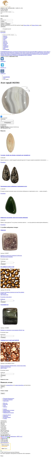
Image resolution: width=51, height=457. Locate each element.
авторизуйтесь (9, 385)
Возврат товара (6, 411)
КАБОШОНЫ (4, 51)
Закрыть (2, 23)
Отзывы (5, 44)
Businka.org (5, 45)
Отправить (8, 23)
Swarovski (32, 51)
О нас (4, 405)
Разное (10, 55)
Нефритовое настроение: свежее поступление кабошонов (14, 217)
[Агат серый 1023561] (15, 115)
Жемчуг (36, 51)
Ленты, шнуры (26, 52)
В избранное (3, 125)
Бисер (24, 51)
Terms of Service (35, 25)
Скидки (5, 40)
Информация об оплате (8, 412)
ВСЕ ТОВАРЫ (28, 55)
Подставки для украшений (11, 54)
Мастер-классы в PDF (35, 52)
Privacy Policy (27, 25)
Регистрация (6, 49)
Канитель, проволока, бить (16, 52)
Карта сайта (6, 400)
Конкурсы (5, 43)
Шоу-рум (5, 42)
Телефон (2, 21)
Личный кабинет (7, 414)
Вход (4, 48)
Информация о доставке (8, 410)
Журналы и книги (42, 51)
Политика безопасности (8, 398)
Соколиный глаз (4, 304)
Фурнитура (39, 54)
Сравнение (5, 46)
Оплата (5, 38)
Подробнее (3, 162)
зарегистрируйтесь (19, 385)
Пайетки (2, 54)
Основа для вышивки (45, 52)
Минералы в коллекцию (12, 51)
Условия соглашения (7, 399)
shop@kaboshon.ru (5, 442)
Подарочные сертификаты (19, 55)
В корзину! (7, 122)
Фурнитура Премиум (32, 54)
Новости (5, 36)
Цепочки (7, 55)
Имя (1, 18)
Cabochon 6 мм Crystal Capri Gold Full (10, 340)
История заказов (7, 417)
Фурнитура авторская (22, 54)
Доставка (5, 37)
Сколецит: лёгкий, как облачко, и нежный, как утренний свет (15, 155)
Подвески (21, 51)
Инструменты (7, 52)
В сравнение (3, 124)
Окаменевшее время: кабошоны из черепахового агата (14, 186)
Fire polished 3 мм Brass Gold (7, 266)
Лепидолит (3, 230)
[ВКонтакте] (1, 116)
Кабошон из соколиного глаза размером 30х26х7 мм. (12, 330)
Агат (4, 78)
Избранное (5, 416)
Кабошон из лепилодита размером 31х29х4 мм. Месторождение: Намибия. (11, 256)
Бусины (28, 51)
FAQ (4, 39)
